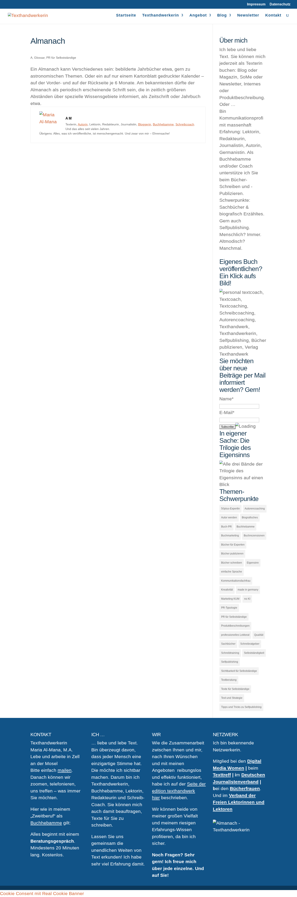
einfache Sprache (231, 571)
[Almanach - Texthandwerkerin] (50, 121)
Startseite (126, 15)
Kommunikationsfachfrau (235, 580)
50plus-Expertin (230, 508)
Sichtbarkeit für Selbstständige (239, 670)
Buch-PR (226, 526)
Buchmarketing (230, 535)
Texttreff (222, 774)
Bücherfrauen (245, 788)
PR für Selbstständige (61, 57)
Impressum (256, 4)
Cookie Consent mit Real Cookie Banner (42, 893)
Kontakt (273, 15)
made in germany (248, 589)
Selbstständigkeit (254, 652)
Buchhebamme (163, 124)
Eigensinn (253, 562)
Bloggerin (144, 124)
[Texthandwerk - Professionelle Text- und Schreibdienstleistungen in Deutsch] (28, 14)
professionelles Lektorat (235, 634)
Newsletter (248, 15)
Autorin (83, 124)
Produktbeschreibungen (235, 625)
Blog (222, 15)
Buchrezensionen (254, 535)
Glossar (39, 57)
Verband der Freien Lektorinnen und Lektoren (238, 802)
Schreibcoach (184, 124)
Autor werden (229, 517)
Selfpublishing (229, 661)
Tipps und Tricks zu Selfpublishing (241, 707)
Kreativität (227, 589)
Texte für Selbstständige (235, 689)
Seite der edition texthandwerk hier (179, 790)
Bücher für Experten (233, 544)
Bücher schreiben (231, 562)
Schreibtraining (230, 652)
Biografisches (250, 517)
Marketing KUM (230, 598)
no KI (247, 598)
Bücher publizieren (232, 553)
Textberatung (229, 679)
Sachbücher (228, 643)
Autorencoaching (255, 508)
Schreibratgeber (249, 643)
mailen (65, 770)
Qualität (258, 634)
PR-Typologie (229, 607)
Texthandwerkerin (160, 15)
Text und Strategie (231, 697)
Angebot (198, 15)
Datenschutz (280, 4)
